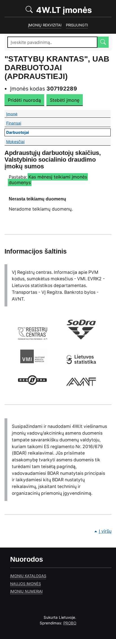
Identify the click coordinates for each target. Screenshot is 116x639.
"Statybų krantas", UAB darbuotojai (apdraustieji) (57, 68)
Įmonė (44, 114)
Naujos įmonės (25, 583)
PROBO (69, 623)
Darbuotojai (58, 132)
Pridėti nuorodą (24, 100)
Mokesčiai (58, 141)
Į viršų (105, 531)
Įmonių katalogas (28, 575)
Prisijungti (77, 25)
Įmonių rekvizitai (44, 25)
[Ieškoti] (103, 42)
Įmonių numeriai (26, 591)
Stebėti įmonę (64, 100)
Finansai (58, 123)
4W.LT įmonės (72, 9)
